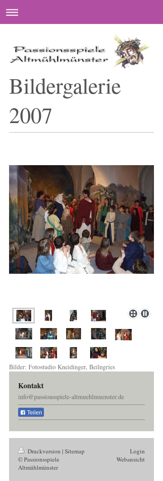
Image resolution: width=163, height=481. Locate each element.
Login (137, 451)
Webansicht (130, 459)
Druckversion (44, 451)
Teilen (34, 413)
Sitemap (75, 451)
